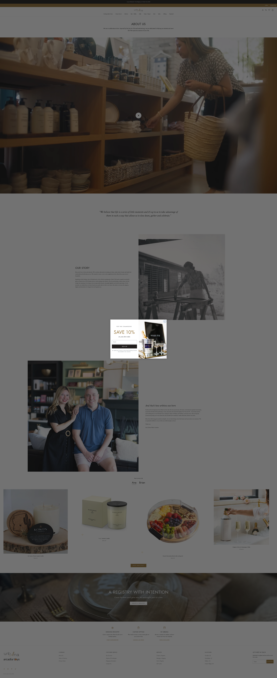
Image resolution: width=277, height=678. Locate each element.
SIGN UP (124, 346)
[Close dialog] (165, 321)
